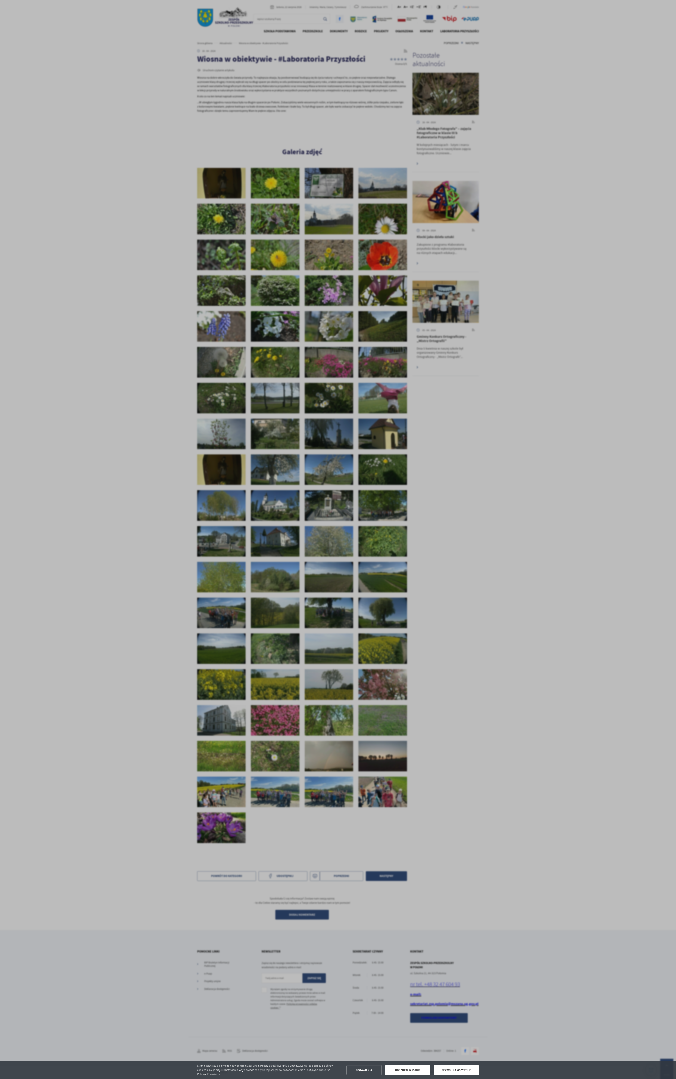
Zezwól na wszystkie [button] (456, 1070)
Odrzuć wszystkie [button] (407, 1070)
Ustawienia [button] (364, 1070)
